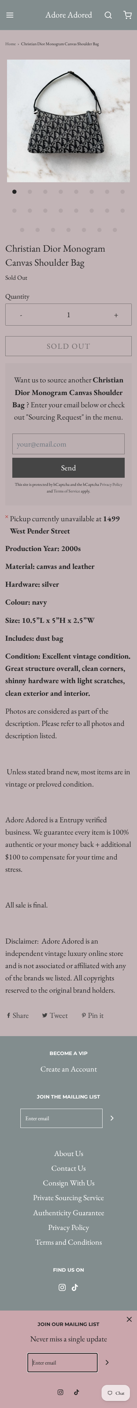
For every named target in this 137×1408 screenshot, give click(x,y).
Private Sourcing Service (68, 1197)
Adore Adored (68, 15)
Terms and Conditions (68, 1242)
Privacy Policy (111, 484)
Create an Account (68, 1069)
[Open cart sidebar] (127, 15)
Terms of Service (66, 491)
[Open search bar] (108, 15)
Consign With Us (68, 1183)
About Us (68, 1153)
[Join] (112, 1118)
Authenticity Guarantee (68, 1213)
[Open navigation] (9, 15)
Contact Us (68, 1168)
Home (10, 44)
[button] (68, 121)
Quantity (17, 296)
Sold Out (69, 346)
